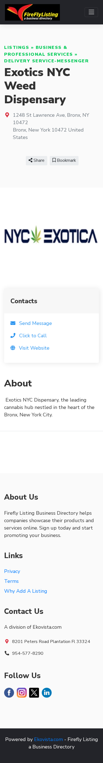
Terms (11, 581)
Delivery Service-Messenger (46, 61)
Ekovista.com (48, 739)
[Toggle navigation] (91, 12)
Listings (16, 47)
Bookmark (66, 160)
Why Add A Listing (25, 591)
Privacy (12, 571)
